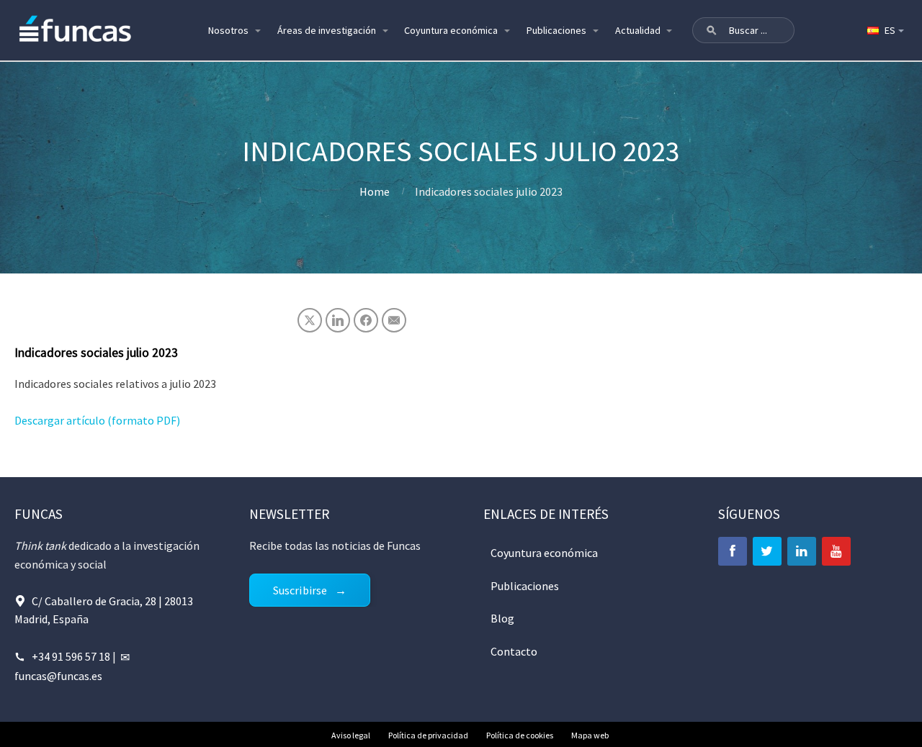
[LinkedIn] (801, 551)
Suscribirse (300, 590)
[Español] (884, 30)
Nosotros (228, 30)
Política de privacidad (428, 735)
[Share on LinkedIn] (338, 320)
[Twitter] (767, 551)
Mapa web (590, 735)
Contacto (514, 651)
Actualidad (638, 30)
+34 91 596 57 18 (71, 656)
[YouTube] (836, 551)
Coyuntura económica (451, 30)
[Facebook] (732, 551)
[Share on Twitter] (309, 320)
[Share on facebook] (366, 320)
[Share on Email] (394, 320)
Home (374, 191)
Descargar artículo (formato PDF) (97, 420)
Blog (502, 618)
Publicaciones (556, 30)
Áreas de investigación (326, 30)
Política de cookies (519, 735)
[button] (711, 30)
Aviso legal (350, 735)
